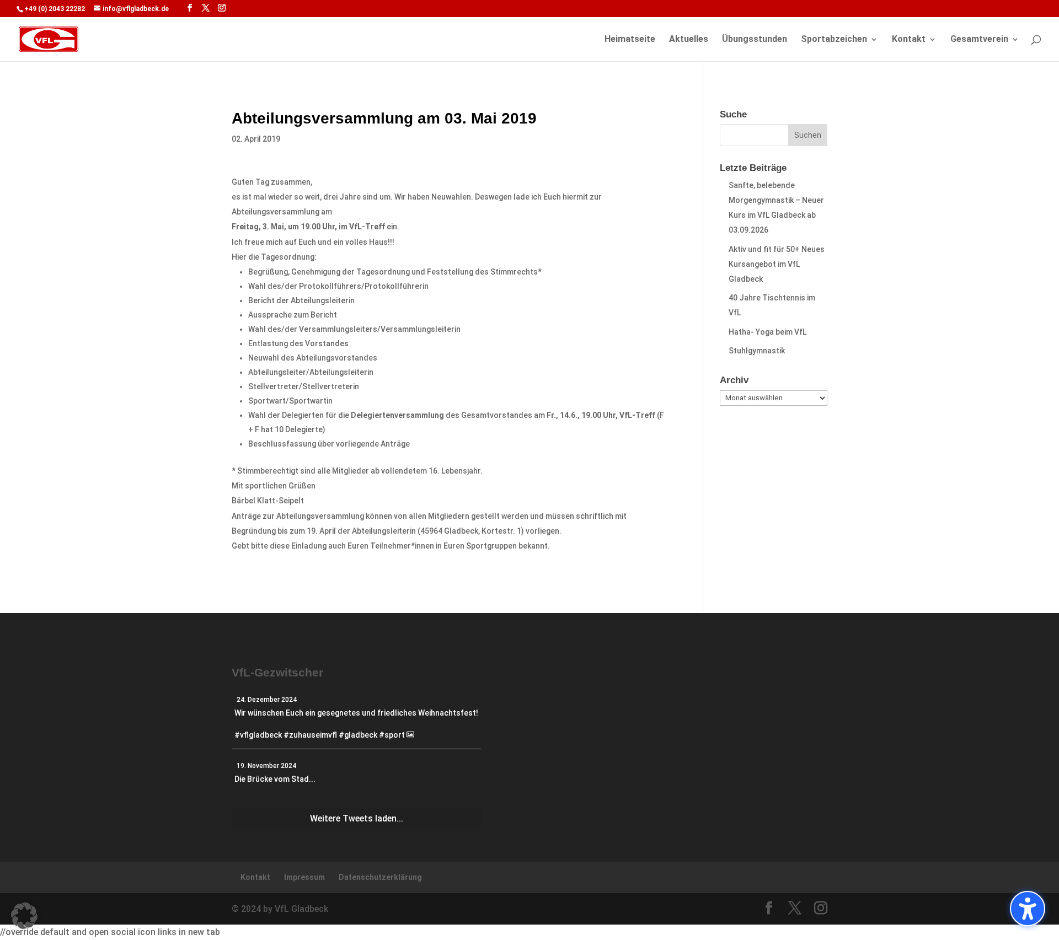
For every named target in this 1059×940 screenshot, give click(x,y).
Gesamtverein (979, 39)
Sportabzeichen (834, 39)
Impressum (304, 877)
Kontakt (909, 39)
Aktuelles (688, 39)
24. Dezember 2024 (267, 699)
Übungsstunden (754, 39)
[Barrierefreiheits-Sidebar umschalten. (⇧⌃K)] (1027, 908)
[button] (24, 915)
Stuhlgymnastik (757, 350)
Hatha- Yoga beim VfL (767, 331)
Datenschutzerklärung (380, 877)
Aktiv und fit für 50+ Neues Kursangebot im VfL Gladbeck (777, 264)
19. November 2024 (266, 766)
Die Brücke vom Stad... (274, 779)
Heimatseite (630, 39)
